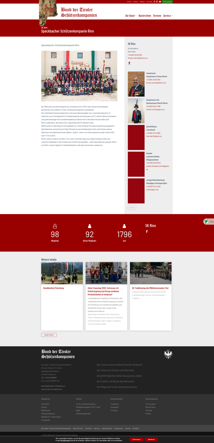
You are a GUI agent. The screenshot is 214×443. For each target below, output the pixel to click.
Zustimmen (136, 439)
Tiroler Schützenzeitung (85, 404)
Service (167, 16)
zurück (132, 208)
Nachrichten (145, 16)
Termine (157, 16)
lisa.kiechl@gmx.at (154, 136)
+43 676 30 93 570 (153, 163)
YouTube (114, 410)
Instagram (115, 407)
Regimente (45, 410)
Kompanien (45, 420)
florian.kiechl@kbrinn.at (137, 58)
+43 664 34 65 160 (135, 55)
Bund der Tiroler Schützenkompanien (56, 428)
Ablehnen (151, 439)
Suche (129, 2)
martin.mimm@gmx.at (155, 109)
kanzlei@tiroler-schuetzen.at (53, 386)
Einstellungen (65, 441)
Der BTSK (45, 404)
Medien (142, 2)
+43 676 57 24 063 (153, 186)
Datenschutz (107, 428)
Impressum (118, 428)
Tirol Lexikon (167, 2)
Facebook (115, 404)
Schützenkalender (83, 413)
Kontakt (149, 2)
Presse (135, 2)
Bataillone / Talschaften (51, 417)
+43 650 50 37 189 (153, 106)
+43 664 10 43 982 (153, 133)
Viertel (44, 407)
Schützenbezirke (48, 413)
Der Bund (129, 16)
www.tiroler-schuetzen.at (51, 389)
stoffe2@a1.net (152, 189)
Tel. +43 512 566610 (49, 377)
